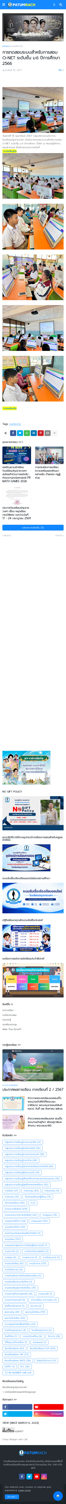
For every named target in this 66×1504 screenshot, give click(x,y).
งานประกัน (12, 1251)
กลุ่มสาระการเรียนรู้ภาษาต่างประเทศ (24, 1154)
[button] (3, 5)
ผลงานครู (12, 1312)
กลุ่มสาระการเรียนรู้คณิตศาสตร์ (22, 1148)
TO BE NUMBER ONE (18, 1372)
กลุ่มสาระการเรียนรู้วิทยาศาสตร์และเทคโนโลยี (29, 1166)
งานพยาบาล (29, 1257)
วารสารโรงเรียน (32, 1336)
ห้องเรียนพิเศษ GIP (17, 1354)
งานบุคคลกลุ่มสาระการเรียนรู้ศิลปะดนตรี (26, 1245)
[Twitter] (20, 433)
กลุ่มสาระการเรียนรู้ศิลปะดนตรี (22, 1172)
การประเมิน (51, 1190)
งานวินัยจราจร (14, 1269)
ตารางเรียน (7, 1010)
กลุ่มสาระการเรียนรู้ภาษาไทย (21, 1160)
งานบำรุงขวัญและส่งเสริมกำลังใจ (23, 1233)
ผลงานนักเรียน (35, 1312)
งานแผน (10, 1257)
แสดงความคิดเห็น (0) (33, 527)
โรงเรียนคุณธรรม (15, 1330)
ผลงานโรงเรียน (15, 1318)
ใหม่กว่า (7, 535)
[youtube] (49, 1407)
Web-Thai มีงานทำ (11, 1029)
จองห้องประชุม (9, 1024)
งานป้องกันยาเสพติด (36, 1251)
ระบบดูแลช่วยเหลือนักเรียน (20, 1324)
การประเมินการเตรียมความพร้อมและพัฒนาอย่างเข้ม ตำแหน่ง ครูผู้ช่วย (47, 472)
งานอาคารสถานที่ (15, 1300)
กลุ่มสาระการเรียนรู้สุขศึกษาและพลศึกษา (26, 1184)
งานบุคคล (13, 1239)
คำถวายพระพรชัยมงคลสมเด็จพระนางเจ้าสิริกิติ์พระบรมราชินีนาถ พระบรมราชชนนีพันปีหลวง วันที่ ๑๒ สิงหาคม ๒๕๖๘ (45, 1103)
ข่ (32, 1203)
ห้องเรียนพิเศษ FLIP (42, 1348)
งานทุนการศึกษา (15, 1221)
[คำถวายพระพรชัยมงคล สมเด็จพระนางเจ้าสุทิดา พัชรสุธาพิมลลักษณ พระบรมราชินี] (13, 1122)
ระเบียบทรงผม (9, 1015)
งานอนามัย (45, 1294)
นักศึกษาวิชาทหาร (15, 1306)
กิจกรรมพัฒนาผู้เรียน (38, 1196)
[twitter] (17, 1414)
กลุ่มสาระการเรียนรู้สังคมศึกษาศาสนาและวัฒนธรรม (32, 1178)
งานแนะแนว (39, 1221)
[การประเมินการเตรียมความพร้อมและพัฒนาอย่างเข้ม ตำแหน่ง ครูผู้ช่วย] (49, 455)
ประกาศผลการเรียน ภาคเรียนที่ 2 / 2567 (32, 1089)
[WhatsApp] (27, 433)
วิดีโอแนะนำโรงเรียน (16, 1342)
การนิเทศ (11, 1190)
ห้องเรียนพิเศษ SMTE (18, 1360)
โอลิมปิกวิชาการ (46, 1360)
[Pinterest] (41, 433)
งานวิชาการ (17, 46)
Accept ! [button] (11, 1496)
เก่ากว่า (58, 535)
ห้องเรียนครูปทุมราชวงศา (14, 1387)
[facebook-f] (17, 1407)
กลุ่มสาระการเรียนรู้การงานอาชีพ (23, 1142)
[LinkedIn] (34, 433)
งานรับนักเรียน (14, 1263)
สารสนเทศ (39, 1342)
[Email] (48, 433)
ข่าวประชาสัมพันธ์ (16, 1209)
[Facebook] (13, 433)
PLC (24, 1366)
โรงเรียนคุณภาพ (42, 1330)
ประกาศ (35, 1306)
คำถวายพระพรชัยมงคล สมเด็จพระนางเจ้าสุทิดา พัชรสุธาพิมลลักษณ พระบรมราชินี (45, 1122)
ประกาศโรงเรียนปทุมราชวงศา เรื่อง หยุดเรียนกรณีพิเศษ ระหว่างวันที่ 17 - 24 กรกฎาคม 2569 (16, 513)
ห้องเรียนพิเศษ (14, 1348)
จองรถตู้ (6, 1019)
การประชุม (31, 1190)
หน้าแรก (6, 46)
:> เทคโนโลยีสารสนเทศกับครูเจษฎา (19, 1392)
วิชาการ (54, 1336)
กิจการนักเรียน (15, 1203)
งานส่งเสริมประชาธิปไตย (18, 1281)
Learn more (24, 1490)
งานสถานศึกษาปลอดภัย (19, 1294)
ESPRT (10, 1366)
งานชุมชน (49, 1215)
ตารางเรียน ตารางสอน (44, 1300)
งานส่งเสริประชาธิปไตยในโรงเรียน (23, 1275)
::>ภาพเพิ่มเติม (9, 151)
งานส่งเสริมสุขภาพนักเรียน (20, 1287)
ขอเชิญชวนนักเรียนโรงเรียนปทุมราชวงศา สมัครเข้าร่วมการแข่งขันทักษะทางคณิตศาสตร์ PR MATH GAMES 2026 (16, 474)
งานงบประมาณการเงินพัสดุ (21, 1215)
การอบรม (12, 1196)
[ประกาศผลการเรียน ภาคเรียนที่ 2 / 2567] (33, 1065)
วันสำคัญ (11, 1336)
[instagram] (44, 1476)
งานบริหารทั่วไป (15, 1227)
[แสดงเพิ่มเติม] (54, 433)
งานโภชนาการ (51, 1257)
